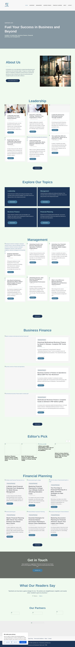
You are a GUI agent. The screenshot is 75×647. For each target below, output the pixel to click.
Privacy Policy (30, 638)
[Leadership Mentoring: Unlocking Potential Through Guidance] (59, 109)
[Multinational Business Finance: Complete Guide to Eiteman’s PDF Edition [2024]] (16, 393)
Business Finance (47, 5)
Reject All (15, 642)
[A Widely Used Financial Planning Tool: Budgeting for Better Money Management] (14, 480)
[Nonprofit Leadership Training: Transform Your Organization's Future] (37, 109)
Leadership (31, 5)
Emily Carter (32, 283)
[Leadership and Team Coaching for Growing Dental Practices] (15, 110)
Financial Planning (57, 5)
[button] (69, 441)
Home (26, 5)
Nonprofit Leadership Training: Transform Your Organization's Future (36, 116)
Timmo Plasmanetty (55, 140)
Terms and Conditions (39, 638)
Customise (8, 642)
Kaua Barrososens (10, 493)
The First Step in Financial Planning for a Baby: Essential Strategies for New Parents (59, 491)
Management (39, 5)
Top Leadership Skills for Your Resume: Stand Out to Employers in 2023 (59, 137)
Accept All (23, 642)
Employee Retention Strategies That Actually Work (14, 255)
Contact (70, 5)
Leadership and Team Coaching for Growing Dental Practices (13, 117)
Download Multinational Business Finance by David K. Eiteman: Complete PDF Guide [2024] (52, 344)
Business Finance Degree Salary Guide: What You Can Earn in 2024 (11, 458)
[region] (15, 638)
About (65, 5)
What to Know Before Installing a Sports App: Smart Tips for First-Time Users (62, 455)
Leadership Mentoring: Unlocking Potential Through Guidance (58, 116)
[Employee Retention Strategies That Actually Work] (15, 248)
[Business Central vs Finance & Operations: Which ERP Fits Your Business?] (14, 366)
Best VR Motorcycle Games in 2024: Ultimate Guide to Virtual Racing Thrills (29, 458)
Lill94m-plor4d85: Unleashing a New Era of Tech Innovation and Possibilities (45, 448)
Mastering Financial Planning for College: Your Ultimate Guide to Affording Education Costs (36, 490)
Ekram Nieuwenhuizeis (34, 119)
